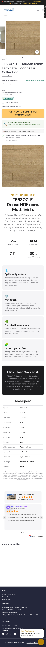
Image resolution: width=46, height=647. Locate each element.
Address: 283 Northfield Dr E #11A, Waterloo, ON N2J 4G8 (20, 615)
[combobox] (23, 15)
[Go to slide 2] (23, 532)
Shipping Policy (6, 599)
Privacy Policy (6, 597)
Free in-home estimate (30, 3)
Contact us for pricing (26, 131)
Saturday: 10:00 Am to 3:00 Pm (12, 610)
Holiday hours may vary (9, 612)
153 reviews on (23, 499)
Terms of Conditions (8, 594)
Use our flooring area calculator (35, 80)
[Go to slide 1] (21, 532)
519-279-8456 (37, 1)
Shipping (4, 106)
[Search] (42, 15)
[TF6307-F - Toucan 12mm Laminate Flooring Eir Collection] (15, 564)
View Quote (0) (45, 11)
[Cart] (37, 10)
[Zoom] (37, 52)
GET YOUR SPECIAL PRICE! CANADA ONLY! (23, 113)
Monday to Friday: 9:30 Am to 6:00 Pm (14, 607)
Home (3, 59)
